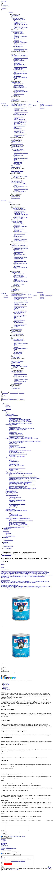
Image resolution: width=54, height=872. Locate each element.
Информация (4, 843)
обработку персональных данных (17, 836)
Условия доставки (5, 846)
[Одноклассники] (3, 678)
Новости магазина (6, 853)
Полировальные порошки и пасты (13, 582)
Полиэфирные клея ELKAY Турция (12, 587)
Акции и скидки (5, 571)
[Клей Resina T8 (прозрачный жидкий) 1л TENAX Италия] (21, 626)
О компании (3, 840)
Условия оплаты (4, 845)
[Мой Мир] (5, 678)
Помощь (3, 844)
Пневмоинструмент (35, 573)
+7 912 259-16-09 (15, 869)
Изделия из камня (31, 575)
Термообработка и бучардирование (33, 572)
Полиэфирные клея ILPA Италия (8, 586)
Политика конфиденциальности (8, 848)
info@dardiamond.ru (6, 555)
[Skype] (13, 678)
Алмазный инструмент (14, 427)
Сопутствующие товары (15, 497)
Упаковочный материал (10, 575)
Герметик (33, 582)
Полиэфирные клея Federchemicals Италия (31, 587)
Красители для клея (26, 582)
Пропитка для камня (24, 581)
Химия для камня (13, 460)
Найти (2, 866)
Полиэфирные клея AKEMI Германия (25, 586)
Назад (7, 405)
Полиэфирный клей (5, 581)
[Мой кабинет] (1, 10)
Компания (8, 406)
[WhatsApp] (11, 678)
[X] (7, 678)
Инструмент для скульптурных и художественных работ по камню (25, 441)
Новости (3, 841)
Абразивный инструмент (15, 418)
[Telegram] (15, 678)
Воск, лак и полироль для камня (36, 581)
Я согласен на (13, 836)
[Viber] (9, 678)
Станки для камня (13, 514)
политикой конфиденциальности (18, 861)
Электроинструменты (25, 573)
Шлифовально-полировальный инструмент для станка (22, 475)
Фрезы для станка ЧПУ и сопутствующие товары (21, 520)
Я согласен (8, 863)
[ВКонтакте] (1, 678)
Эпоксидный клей (14, 581)
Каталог (8, 412)
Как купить (9, 533)
